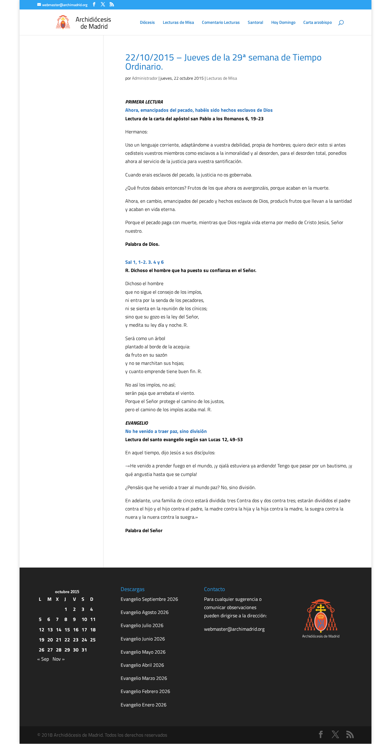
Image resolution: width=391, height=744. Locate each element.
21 (58, 639)
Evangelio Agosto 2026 (145, 612)
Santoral (255, 22)
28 (58, 649)
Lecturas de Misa (178, 22)
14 (58, 629)
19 (41, 639)
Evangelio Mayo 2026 (143, 651)
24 (84, 639)
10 (84, 619)
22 (67, 639)
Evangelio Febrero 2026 (145, 691)
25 (93, 639)
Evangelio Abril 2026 (142, 665)
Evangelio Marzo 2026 (144, 678)
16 (76, 629)
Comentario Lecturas (221, 22)
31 (84, 649)
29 (67, 649)
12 (41, 629)
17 (84, 629)
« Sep (43, 658)
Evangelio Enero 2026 (143, 704)
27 (50, 649)
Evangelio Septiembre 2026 (149, 599)
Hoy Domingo (283, 22)
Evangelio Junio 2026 (143, 638)
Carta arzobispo (317, 22)
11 (93, 619)
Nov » (59, 658)
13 (50, 629)
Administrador (145, 78)
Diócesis (147, 22)
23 (76, 639)
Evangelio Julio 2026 (142, 625)
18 (93, 629)
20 (50, 639)
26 (41, 649)
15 (67, 629)
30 (76, 649)
